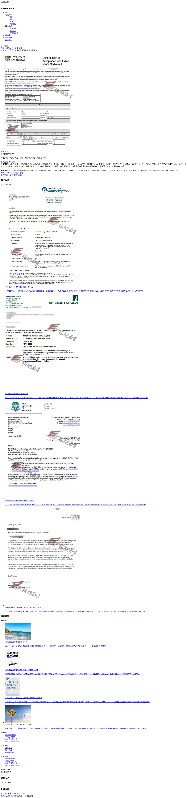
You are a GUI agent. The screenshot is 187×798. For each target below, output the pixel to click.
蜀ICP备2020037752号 (9, 796)
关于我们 (8, 40)
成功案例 (8, 35)
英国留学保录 (10, 735)
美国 (11, 19)
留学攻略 (8, 37)
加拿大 (12, 22)
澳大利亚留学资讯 (12, 765)
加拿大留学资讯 (11, 763)
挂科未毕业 (14, 33)
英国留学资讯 (10, 759)
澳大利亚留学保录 (12, 741)
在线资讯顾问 (17, 175)
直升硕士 (13, 28)
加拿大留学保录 (11, 739)
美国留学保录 (10, 737)
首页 (7, 12)
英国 (11, 17)
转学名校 (13, 31)
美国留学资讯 (10, 761)
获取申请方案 (6, 175)
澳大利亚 (13, 24)
